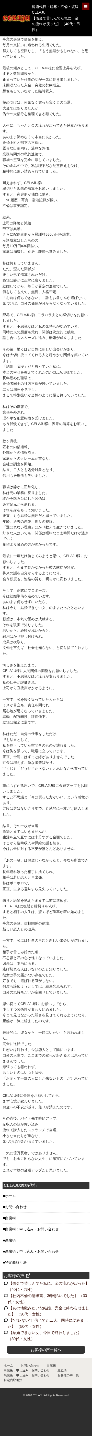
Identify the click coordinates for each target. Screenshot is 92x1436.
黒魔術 (10, 1240)
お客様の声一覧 (68, 1375)
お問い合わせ (16, 1207)
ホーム (10, 1196)
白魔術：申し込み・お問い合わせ (32, 1229)
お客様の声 (14, 1275)
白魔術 (10, 1218)
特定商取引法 (16, 1262)
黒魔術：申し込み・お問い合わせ (32, 1251)
